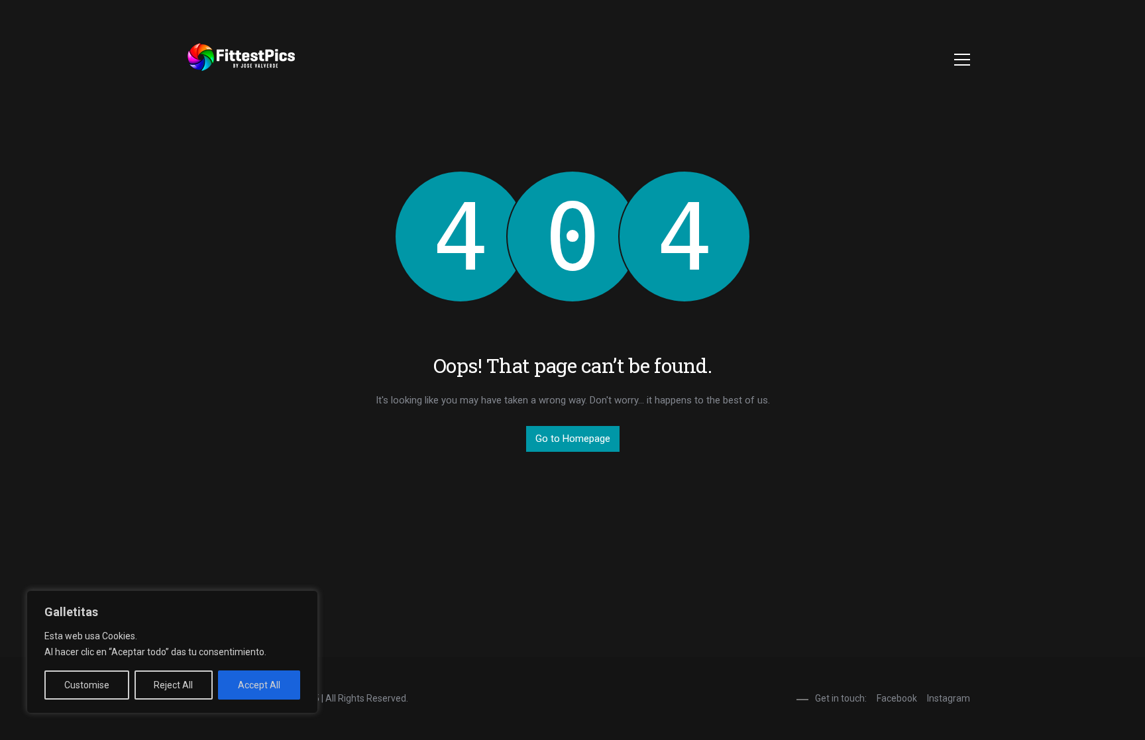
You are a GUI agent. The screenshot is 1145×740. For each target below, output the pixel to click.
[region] (172, 652)
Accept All (259, 685)
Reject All (173, 685)
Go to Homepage (572, 439)
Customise (86, 685)
